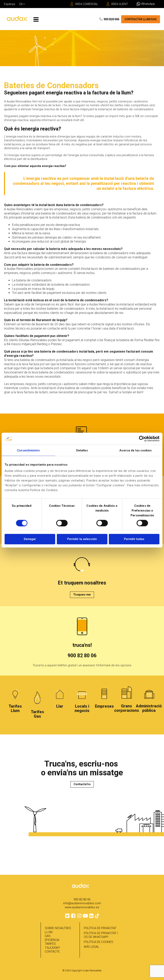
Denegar (30, 539)
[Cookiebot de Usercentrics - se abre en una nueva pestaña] (141, 439)
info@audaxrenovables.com (82, 903)
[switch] (62, 523)
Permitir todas (134, 539)
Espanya (9, 4)
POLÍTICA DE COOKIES (98, 942)
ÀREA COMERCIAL (86, 4)
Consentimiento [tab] (28, 450)
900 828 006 (111, 19)
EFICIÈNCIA (52, 940)
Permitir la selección (82, 539)
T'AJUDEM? (52, 948)
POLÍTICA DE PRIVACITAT (100, 928)
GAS (48, 936)
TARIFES (50, 944)
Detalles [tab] (82, 450)
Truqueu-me (82, 594)
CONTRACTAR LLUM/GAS (141, 19)
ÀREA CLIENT (119, 4)
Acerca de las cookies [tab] (135, 450)
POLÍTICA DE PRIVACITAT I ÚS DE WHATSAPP (101, 935)
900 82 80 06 (82, 655)
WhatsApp (148, 4)
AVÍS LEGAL (91, 947)
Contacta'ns (82, 784)
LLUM (48, 932)
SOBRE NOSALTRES (58, 928)
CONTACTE (52, 951)
